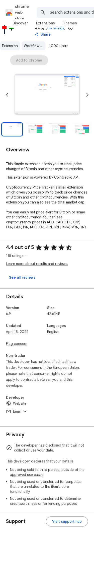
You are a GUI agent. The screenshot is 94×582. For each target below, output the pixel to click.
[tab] (20, 23)
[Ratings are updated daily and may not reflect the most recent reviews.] (70, 28)
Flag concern (16, 343)
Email (17, 411)
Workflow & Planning (34, 46)
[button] (47, 94)
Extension (10, 46)
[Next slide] (87, 95)
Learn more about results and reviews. (37, 263)
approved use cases (26, 474)
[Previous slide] (7, 95)
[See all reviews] (22, 277)
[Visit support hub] (67, 521)
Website (19, 403)
